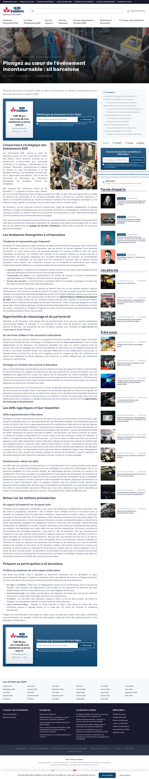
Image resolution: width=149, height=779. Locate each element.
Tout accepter (107, 775)
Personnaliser (125, 775)
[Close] (116, 372)
